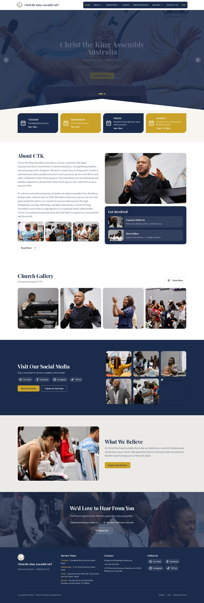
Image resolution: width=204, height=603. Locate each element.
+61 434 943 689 (111, 564)
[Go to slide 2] (103, 93)
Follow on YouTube (54, 388)
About (97, 5)
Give (184, 5)
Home (87, 5)
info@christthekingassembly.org (84, 522)
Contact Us (172, 5)
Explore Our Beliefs (117, 465)
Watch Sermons (28, 388)
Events (126, 5)
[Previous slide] (6, 60)
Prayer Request (141, 5)
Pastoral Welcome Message (102, 75)
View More (177, 280)
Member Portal (179, 595)
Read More (26, 248)
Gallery (156, 5)
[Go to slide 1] (99, 93)
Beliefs (162, 595)
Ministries (111, 5)
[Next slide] (198, 60)
